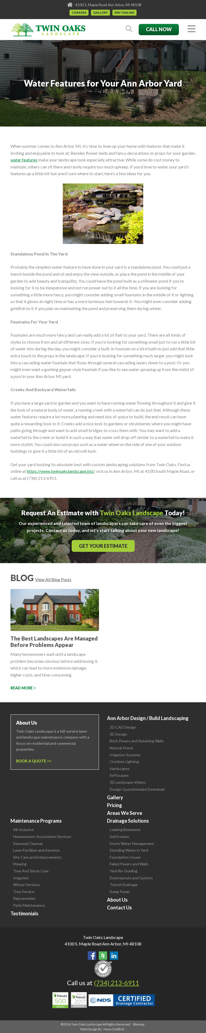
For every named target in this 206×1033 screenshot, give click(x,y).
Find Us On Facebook (92, 955)
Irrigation (21, 878)
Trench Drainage (124, 884)
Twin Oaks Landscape (103, 937)
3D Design (118, 734)
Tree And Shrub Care (31, 871)
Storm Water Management (132, 843)
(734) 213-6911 (116, 983)
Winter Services (26, 884)
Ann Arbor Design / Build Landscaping (148, 718)
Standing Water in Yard (129, 850)
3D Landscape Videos (128, 782)
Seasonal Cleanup (28, 843)
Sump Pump (120, 891)
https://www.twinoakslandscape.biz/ (60, 471)
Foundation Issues (125, 857)
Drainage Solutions (128, 821)
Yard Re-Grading (123, 871)
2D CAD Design (123, 727)
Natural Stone (121, 748)
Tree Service (23, 891)
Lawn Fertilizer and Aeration (36, 850)
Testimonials (24, 913)
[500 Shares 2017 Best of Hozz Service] (70, 1000)
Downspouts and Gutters (131, 878)
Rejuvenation (24, 898)
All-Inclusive (23, 829)
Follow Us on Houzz (103, 955)
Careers (79, 12)
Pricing (114, 805)
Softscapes (119, 775)
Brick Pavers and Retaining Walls (137, 741)
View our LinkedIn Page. (114, 955)
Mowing (20, 864)
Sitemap (138, 1024)
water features (23, 159)
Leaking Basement (125, 829)
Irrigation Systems (125, 755)
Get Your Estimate (103, 546)
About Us (117, 900)
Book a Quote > (32, 761)
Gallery (100, 12)
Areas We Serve (124, 813)
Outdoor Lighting (124, 761)
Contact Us (119, 907)
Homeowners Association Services (42, 836)
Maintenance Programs (36, 821)
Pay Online (124, 12)
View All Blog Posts (53, 579)
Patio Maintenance (29, 905)
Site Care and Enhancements (37, 857)
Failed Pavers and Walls (129, 864)
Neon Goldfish (114, 1029)
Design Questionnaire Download (137, 789)
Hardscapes (120, 768)
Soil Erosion (119, 836)
